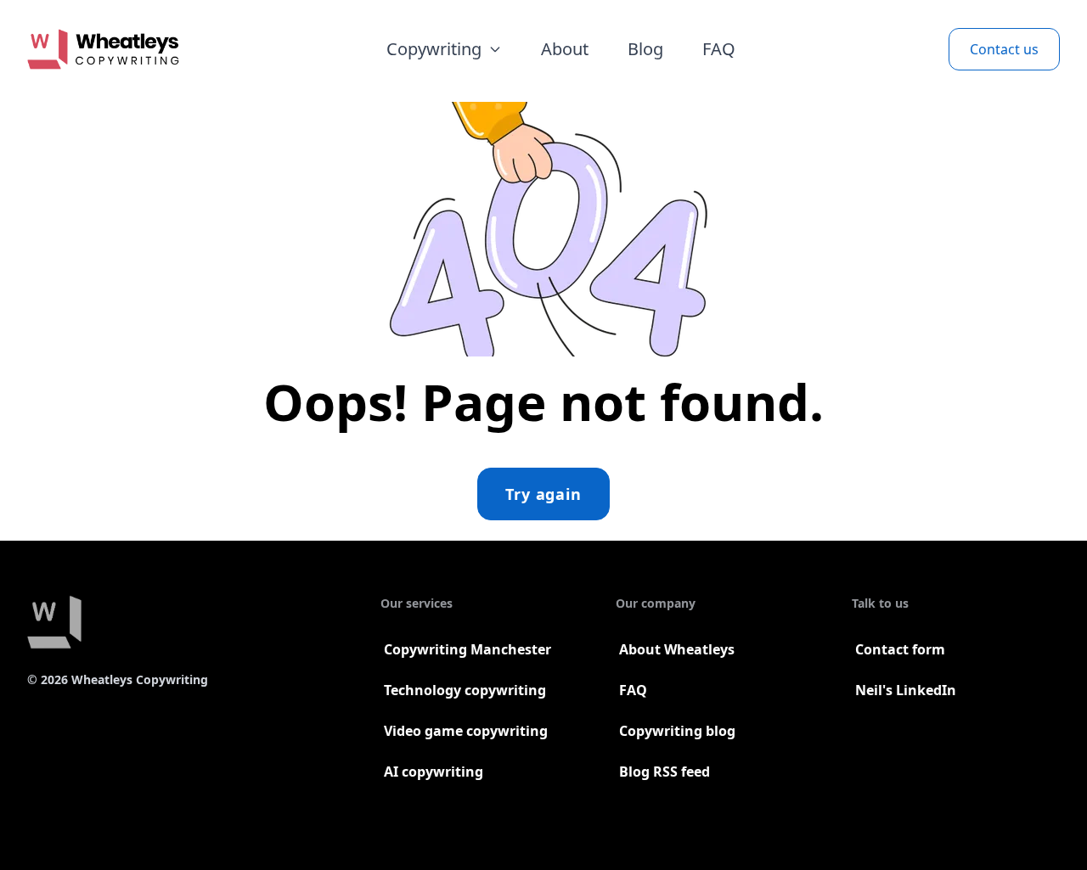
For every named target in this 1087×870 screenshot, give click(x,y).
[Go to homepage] (103, 49)
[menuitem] (444, 49)
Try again (543, 494)
